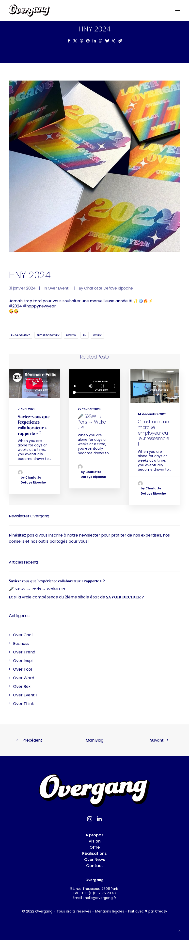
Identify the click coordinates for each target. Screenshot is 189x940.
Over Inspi (100, 381)
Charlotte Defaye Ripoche (108, 288)
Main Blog (94, 740)
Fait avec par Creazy (147, 911)
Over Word (23, 678)
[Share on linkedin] (94, 41)
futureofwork (48, 335)
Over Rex (41, 390)
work (97, 335)
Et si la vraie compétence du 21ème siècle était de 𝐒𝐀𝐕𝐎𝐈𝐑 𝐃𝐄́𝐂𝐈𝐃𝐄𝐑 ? (76, 597)
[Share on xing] (113, 41)
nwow (71, 335)
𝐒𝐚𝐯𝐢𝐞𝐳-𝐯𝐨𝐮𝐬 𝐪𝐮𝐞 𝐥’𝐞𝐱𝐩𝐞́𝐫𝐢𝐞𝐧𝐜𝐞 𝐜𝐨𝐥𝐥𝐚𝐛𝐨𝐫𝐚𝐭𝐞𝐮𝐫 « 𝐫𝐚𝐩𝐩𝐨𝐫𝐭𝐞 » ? (33, 425)
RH (84, 335)
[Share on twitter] (75, 41)
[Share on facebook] (69, 41)
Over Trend (24, 652)
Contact (94, 866)
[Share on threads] (81, 41)
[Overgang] (29, 10)
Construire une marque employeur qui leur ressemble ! (153, 432)
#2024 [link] (15, 306)
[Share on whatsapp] (101, 41)
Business (21, 643)
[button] (177, 10)
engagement (20, 335)
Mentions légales (109, 911)
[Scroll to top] (179, 930)
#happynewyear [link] (39, 306)
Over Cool (22, 635)
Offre (95, 847)
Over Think (23, 703)
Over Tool (40, 381)
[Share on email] (120, 41)
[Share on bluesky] (107, 41)
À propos (94, 835)
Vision (95, 841)
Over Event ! (59, 288)
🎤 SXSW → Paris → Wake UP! (92, 422)
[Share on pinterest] (88, 41)
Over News (94, 859)
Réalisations (94, 853)
